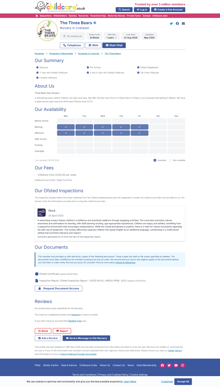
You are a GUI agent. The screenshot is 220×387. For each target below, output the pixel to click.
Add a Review (49, 338)
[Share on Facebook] (177, 23)
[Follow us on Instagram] (182, 365)
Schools (147, 15)
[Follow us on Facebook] (162, 365)
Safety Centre (50, 365)
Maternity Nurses (116, 15)
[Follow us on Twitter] (169, 365)
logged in (76, 314)
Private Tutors (134, 15)
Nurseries (83, 15)
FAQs (37, 365)
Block (44, 330)
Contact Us (119, 365)
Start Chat (116, 45)
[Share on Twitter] (172, 23)
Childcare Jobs (160, 15)
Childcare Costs (88, 365)
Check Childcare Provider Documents (78, 354)
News (131, 365)
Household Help (98, 15)
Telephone (73, 45)
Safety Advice (175, 350)
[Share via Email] (183, 23)
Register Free (74, 321)
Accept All (183, 381)
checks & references (125, 262)
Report (63, 330)
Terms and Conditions (84, 374)
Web (95, 45)
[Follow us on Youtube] (176, 365)
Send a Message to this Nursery (88, 338)
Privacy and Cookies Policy (113, 374)
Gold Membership (146, 365)
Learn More (130, 381)
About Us (105, 365)
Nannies (73, 15)
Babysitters (46, 15)
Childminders (60, 15)
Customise (167, 381)
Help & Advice (69, 365)
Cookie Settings (139, 374)
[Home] (37, 16)
